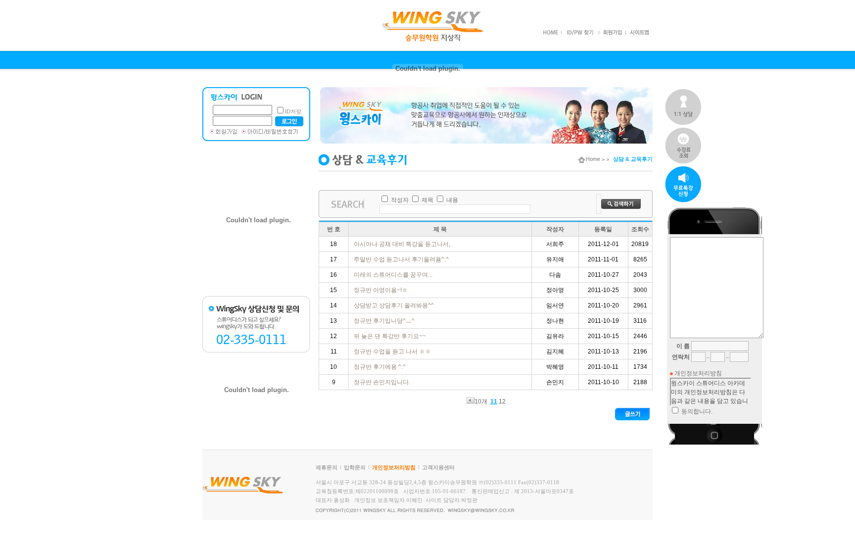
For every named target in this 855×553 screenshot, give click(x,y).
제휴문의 (326, 467)
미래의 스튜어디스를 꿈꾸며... (394, 274)
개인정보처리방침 (394, 467)
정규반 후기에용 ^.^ (380, 366)
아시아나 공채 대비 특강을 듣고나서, (403, 244)
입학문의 (355, 467)
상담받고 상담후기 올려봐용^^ (394, 305)
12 (502, 401)
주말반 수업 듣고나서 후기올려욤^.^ (402, 259)
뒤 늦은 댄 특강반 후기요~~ (391, 336)
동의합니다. (696, 411)
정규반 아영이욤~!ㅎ (381, 290)
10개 (481, 401)
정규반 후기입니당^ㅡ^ (385, 320)
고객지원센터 (438, 467)
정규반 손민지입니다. (383, 382)
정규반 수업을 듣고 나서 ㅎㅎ (393, 351)
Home (593, 159)
